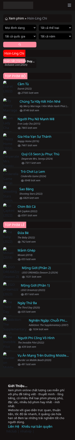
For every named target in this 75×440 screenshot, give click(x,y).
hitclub (11, 431)
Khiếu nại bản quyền (37, 426)
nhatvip (26, 431)
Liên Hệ (13, 426)
